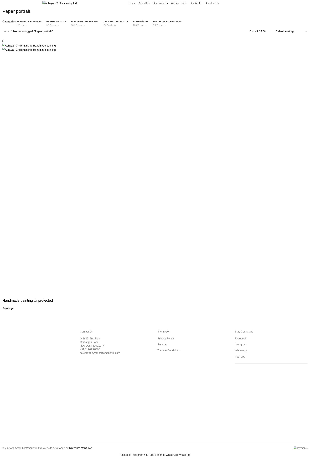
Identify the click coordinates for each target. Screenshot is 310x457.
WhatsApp (241, 350)
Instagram (240, 344)
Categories (9, 21)
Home (6, 31)
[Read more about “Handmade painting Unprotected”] (6, 294)
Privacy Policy (165, 338)
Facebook (240, 338)
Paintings (7, 308)
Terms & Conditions (168, 350)
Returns (161, 344)
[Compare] (24, 294)
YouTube (240, 356)
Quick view (15, 294)
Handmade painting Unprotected (27, 300)
